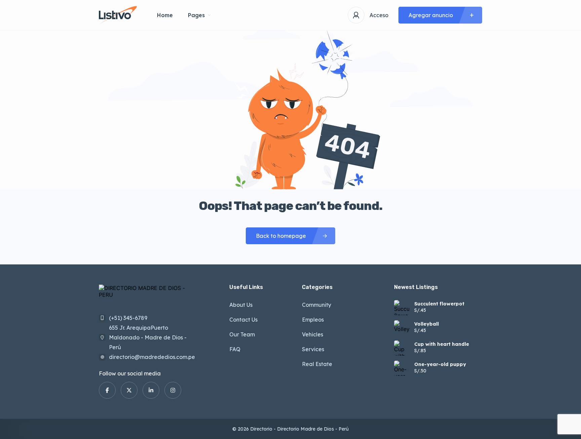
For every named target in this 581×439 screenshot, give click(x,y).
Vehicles (312, 334)
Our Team (242, 334)
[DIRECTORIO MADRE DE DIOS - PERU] (118, 15)
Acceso (379, 15)
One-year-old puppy (440, 364)
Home (165, 15)
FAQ (234, 349)
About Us (241, 304)
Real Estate (317, 364)
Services (313, 349)
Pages (196, 15)
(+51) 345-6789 (128, 318)
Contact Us (243, 319)
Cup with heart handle (441, 344)
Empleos (313, 319)
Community (316, 304)
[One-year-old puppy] (401, 368)
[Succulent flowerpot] (401, 307)
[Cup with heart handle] (401, 348)
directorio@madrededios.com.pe (152, 357)
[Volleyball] (401, 327)
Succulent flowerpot (439, 303)
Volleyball (426, 324)
